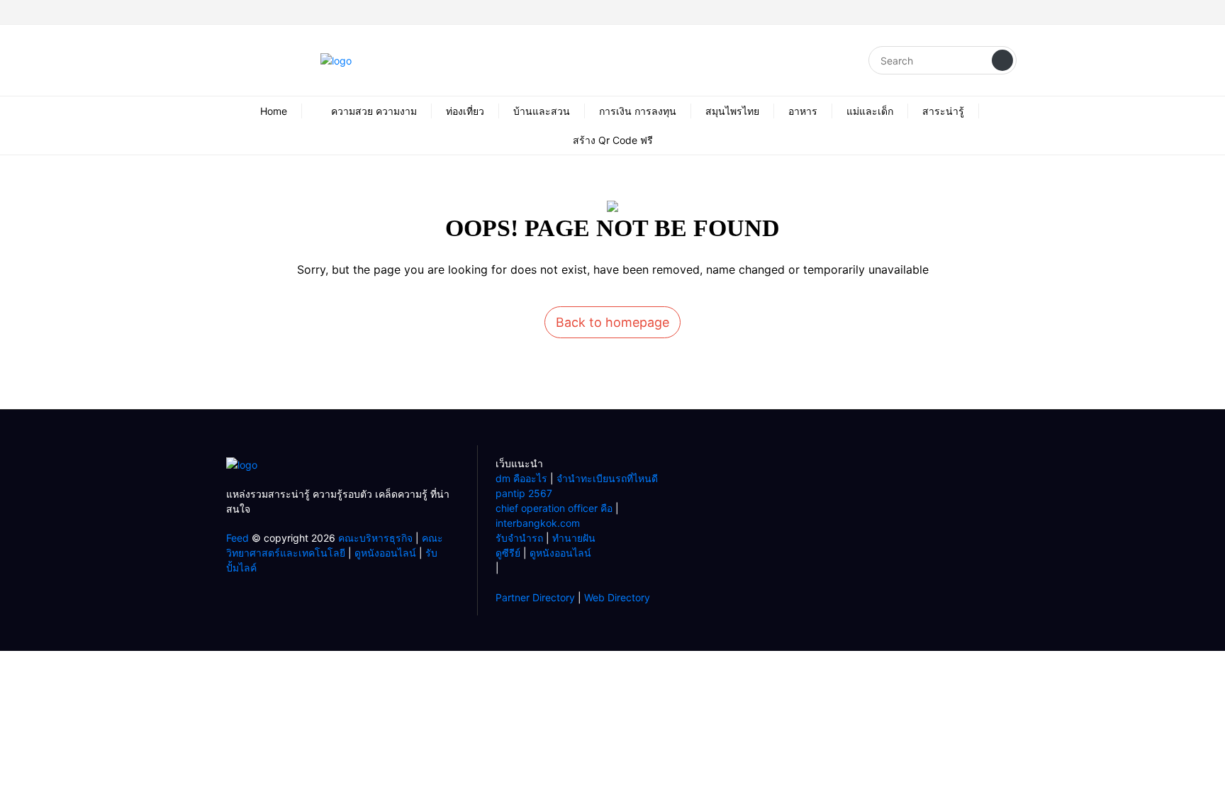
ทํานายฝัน (573, 538)
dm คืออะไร (521, 478)
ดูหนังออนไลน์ (385, 553)
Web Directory (617, 597)
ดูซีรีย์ (508, 553)
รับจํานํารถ (519, 538)
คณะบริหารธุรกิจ (375, 538)
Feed (237, 538)
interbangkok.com (538, 523)
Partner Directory (535, 597)
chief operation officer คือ (554, 508)
